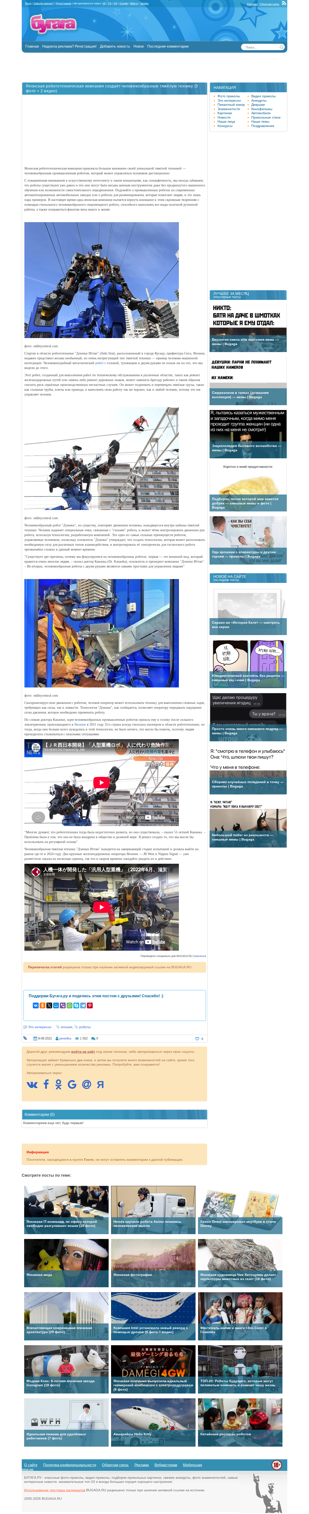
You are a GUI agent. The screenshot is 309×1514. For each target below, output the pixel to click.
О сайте (30, 1465)
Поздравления (262, 126)
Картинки (225, 113)
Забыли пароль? (43, 3)
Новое (138, 46)
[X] (49, 1005)
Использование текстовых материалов (54, 1490)
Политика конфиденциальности (69, 1465)
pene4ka (65, 1038)
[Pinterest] (90, 1005)
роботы (85, 1027)
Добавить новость (115, 46)
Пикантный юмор (231, 104)
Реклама (252, 4)
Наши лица (226, 121)
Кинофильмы (261, 109)
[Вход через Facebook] (48, 1087)
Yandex (144, 3)
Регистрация (63, 3)
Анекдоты (259, 100)
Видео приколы (263, 96)
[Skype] (76, 1005)
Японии (80, 724)
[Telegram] (83, 1005)
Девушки (258, 104)
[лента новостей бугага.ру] (284, 4)
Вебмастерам (165, 1465)
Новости (224, 117)
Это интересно (39, 1027)
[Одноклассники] (42, 1005)
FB (109, 3)
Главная (32, 46)
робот (99, 363)
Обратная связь (269, 4)
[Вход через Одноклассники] (61, 1087)
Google (123, 3)
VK (104, 3)
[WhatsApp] (69, 1005)
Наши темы (260, 121)
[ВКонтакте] (36, 1005)
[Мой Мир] (56, 1005)
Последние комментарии (168, 46)
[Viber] (63, 1005)
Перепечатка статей (45, 967)
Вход (28, 3)
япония (66, 1027)
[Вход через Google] (74, 1087)
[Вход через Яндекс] (103, 1087)
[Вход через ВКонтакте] (34, 1087)
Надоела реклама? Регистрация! (69, 46)
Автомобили (261, 113)
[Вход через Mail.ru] (89, 1087)
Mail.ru (134, 3)
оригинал (199, 956)
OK (115, 3)
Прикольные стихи (266, 117)
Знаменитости (229, 109)
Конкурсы (225, 126)
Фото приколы (229, 96)
